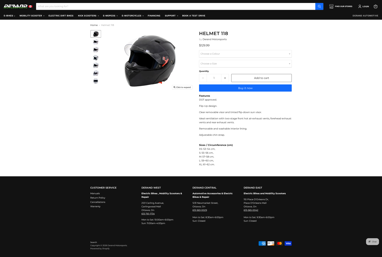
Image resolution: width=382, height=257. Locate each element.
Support (171, 15)
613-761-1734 (148, 213)
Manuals (95, 193)
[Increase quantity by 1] (225, 78)
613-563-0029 (199, 210)
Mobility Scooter (31, 15)
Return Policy (97, 197)
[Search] (319, 6)
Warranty (95, 206)
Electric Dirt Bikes (61, 15)
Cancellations (97, 202)
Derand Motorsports (215, 39)
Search (93, 242)
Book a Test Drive (193, 15)
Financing (154, 15)
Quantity (204, 71)
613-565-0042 (251, 210)
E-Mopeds (109, 15)
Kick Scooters (87, 15)
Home (94, 25)
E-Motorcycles (132, 15)
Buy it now (245, 88)
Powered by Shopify (100, 248)
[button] (364, 6)
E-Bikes (9, 15)
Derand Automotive (365, 15)
